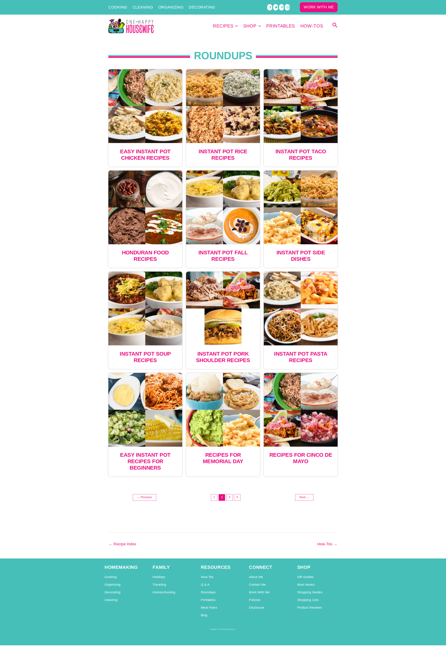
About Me (256, 577)
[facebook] (269, 7)
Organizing (171, 7)
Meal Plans (209, 607)
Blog (204, 615)
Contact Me (257, 584)
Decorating (202, 7)
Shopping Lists (308, 600)
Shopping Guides (309, 592)
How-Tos (311, 26)
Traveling (159, 584)
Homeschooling (164, 592)
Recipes (223, 26)
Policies (254, 600)
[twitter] (275, 7)
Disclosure (256, 607)
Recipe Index (122, 544)
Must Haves (305, 584)
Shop (249, 26)
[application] (235, 26)
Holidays (159, 577)
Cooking (117, 7)
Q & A (205, 584)
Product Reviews (309, 607)
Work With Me (259, 592)
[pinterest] (281, 7)
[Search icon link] (335, 26)
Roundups (208, 592)
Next (304, 497)
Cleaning (143, 7)
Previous (144, 497)
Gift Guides (305, 577)
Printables (280, 26)
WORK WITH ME (319, 7)
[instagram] (287, 7)
